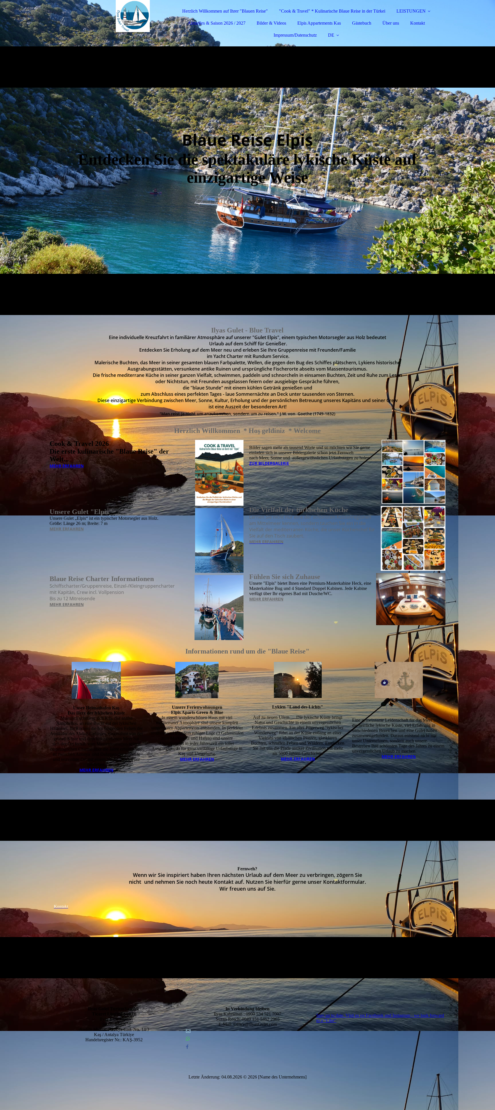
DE (331, 35)
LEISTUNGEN (411, 11)
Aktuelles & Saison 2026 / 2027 (216, 23)
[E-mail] (188, 1030)
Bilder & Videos (271, 23)
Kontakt (417, 23)
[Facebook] (187, 1046)
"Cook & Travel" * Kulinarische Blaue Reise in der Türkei (332, 11)
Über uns (390, 23)
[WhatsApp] (188, 1038)
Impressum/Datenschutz (295, 35)
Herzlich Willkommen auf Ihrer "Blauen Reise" (225, 11)
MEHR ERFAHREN (67, 466)
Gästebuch (361, 23)
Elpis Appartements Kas (319, 23)
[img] (100, 20)
